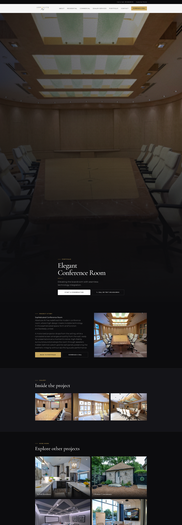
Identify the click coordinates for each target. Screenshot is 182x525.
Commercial (85, 8)
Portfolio (113, 8)
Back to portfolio (48, 354)
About (62, 8)
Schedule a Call (139, 8)
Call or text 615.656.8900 (108, 292)
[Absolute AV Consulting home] (42, 8)
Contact (125, 8)
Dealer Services (100, 8)
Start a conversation (74, 292)
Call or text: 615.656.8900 (125, 2)
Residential (72, 8)
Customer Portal (141, 2)
